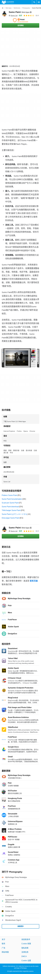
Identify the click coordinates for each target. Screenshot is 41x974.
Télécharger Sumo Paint (11, 510)
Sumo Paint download (10, 507)
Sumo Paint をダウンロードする (14, 514)
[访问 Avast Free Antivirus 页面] (20, 20)
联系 (3, 944)
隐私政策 (24, 948)
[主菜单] (39, 2)
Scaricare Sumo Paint (10, 503)
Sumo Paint (20, 12)
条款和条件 (25, 939)
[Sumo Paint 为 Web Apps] (4, 13)
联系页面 (34, 581)
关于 (3, 939)
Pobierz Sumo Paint (9, 495)
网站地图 (5, 952)
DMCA (24, 956)
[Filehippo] (8, 2)
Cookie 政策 (26, 944)
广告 (3, 948)
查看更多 (20, 926)
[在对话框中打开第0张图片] (19, 357)
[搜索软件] (34, 2)
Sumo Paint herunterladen (12, 499)
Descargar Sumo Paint (10, 518)
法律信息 (24, 952)
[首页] (2, 8)
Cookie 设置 (26, 960)
